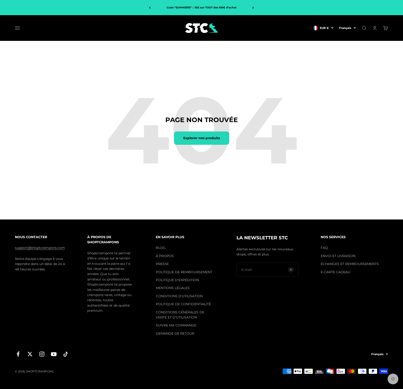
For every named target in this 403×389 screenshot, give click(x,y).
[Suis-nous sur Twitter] (30, 354)
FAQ (324, 248)
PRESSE (162, 264)
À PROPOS (165, 256)
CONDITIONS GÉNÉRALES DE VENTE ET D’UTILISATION (180, 314)
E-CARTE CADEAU (335, 272)
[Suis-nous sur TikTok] (66, 354)
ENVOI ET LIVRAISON (338, 256)
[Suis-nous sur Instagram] (42, 354)
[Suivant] (253, 7)
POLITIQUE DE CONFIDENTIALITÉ (183, 304)
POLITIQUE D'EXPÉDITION (177, 280)
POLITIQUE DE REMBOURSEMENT (184, 272)
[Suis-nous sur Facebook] (18, 354)
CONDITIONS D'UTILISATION (179, 296)
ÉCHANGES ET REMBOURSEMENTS (350, 264)
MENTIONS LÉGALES (173, 288)
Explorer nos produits (201, 138)
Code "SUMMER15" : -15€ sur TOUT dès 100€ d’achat (201, 7)
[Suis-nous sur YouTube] (54, 354)
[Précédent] (150, 7)
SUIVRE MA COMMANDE (176, 325)
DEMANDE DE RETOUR (175, 333)
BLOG (161, 248)
